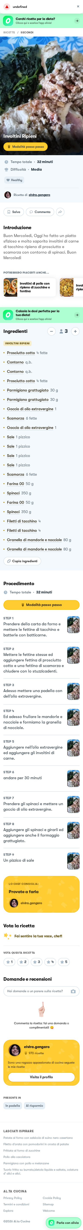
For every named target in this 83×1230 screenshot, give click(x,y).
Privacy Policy (12, 1198)
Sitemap (48, 1204)
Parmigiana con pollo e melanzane (26, 1163)
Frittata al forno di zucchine (21, 1150)
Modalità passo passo (28, 147)
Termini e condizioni (16, 1204)
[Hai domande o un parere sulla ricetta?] (37, 991)
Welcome (49, 1210)
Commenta (42, 212)
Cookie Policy (52, 1198)
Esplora (8, 1210)
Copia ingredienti (24, 561)
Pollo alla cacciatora (16, 1157)
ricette (9, 32)
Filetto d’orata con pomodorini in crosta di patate (36, 1144)
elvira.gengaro (39, 195)
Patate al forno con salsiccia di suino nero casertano (38, 1137)
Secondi (27, 32)
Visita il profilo (41, 1077)
